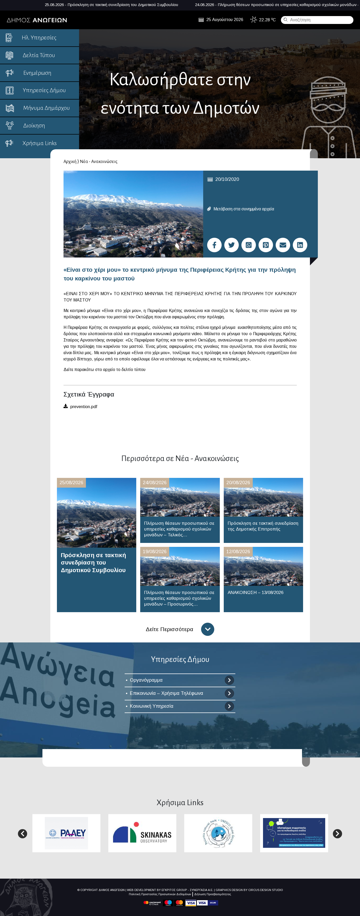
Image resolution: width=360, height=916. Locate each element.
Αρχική (70, 161)
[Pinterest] (266, 245)
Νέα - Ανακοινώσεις (99, 161)
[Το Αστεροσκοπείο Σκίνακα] (142, 832)
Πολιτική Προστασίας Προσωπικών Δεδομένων (160, 894)
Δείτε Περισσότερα (169, 629)
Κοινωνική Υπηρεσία (151, 706)
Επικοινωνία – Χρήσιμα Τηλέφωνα (166, 693)
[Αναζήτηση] (285, 19)
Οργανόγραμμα (146, 680)
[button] (22, 833)
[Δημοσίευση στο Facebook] (214, 245)
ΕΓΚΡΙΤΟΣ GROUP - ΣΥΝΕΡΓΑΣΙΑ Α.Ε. (187, 890)
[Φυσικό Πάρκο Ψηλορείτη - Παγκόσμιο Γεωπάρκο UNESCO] (218, 833)
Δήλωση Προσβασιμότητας (212, 894)
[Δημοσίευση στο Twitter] (231, 245)
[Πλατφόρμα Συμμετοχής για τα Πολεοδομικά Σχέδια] (294, 832)
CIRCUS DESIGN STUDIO (265, 890)
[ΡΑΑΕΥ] (66, 833)
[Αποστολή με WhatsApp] (248, 245)
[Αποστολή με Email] (283, 245)
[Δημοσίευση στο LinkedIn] (300, 245)
